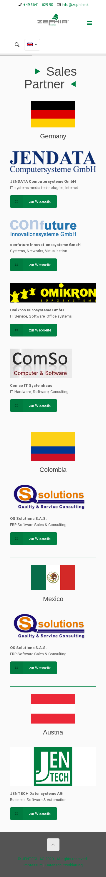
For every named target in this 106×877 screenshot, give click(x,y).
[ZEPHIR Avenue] (53, 22)
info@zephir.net (75, 4)
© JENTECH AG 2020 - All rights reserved (52, 859)
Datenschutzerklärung (64, 865)
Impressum (33, 865)
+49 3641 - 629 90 (38, 4)
